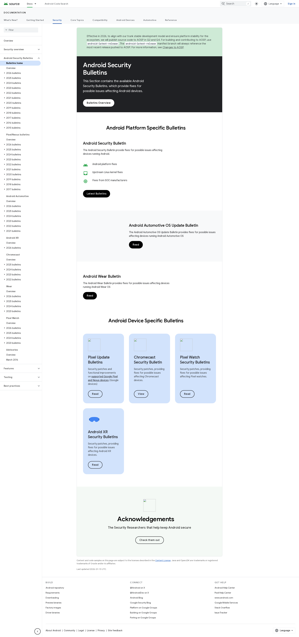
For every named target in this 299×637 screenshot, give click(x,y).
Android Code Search (56, 3)
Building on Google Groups (143, 612)
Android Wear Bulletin (102, 276)
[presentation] (149, 128)
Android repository (55, 587)
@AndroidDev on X (139, 592)
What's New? (11, 20)
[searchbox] (21, 30)
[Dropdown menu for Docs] (37, 3)
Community (69, 630)
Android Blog (136, 597)
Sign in (291, 3)
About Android (53, 630)
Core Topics (77, 20)
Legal (81, 630)
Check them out (149, 540)
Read (136, 244)
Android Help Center (225, 587)
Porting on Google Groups (143, 617)
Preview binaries (53, 602)
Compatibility (100, 20)
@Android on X (137, 587)
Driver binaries (53, 612)
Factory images (53, 607)
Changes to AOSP (173, 47)
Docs (30, 3)
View (141, 394)
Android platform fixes (104, 164)
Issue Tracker (221, 612)
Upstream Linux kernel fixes (107, 172)
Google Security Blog (140, 602)
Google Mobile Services (226, 602)
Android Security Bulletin (104, 143)
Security (57, 20)
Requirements (52, 592)
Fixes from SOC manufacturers (109, 180)
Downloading (52, 597)
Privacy (101, 630)
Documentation (15, 12)
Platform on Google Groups (143, 607)
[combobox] (235, 4)
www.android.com (224, 597)
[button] (18, 49)
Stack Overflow (222, 607)
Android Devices (125, 20)
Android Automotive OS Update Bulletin (163, 225)
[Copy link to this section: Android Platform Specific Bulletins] (190, 128)
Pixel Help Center (223, 592)
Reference (171, 20)
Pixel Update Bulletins (99, 360)
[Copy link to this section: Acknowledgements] (179, 519)
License (91, 630)
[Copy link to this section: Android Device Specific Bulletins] (187, 321)
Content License (163, 560)
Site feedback (115, 630)
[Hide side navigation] (37, 631)
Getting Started (35, 20)
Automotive (149, 20)
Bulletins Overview (99, 102)
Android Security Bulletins (107, 68)
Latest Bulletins (96, 193)
